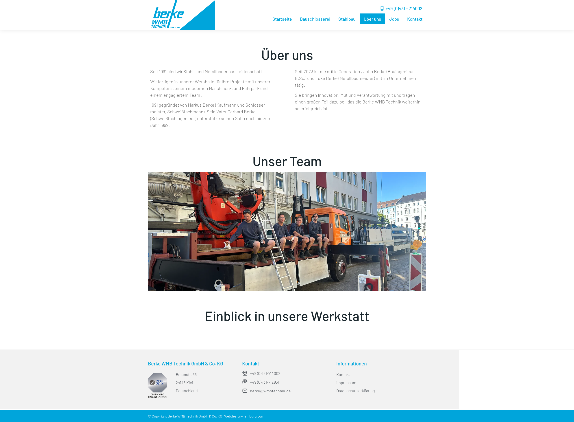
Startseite (282, 19)
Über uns (372, 19)
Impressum (346, 382)
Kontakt (414, 19)
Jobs (394, 19)
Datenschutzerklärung (355, 390)
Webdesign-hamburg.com (244, 416)
